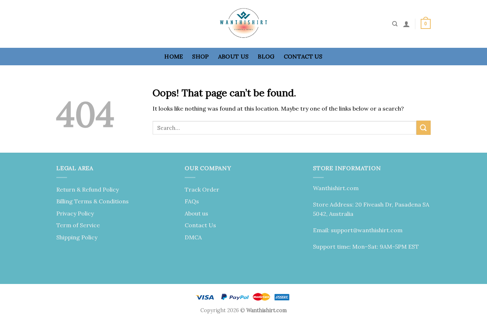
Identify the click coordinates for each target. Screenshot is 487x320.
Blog (266, 56)
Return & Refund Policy (87, 189)
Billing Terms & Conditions (92, 201)
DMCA (193, 237)
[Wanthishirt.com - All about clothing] (243, 24)
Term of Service (78, 225)
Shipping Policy (76, 237)
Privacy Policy (75, 213)
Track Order (202, 189)
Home (173, 56)
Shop (200, 56)
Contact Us (303, 56)
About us (233, 56)
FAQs (192, 201)
